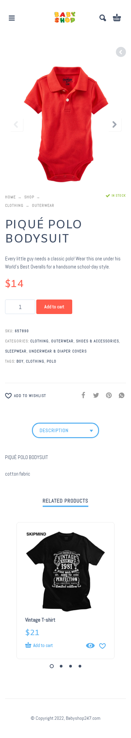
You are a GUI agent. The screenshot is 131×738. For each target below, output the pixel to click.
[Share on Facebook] (81, 395)
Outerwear (43, 205)
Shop (29, 197)
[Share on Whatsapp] (119, 395)
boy (20, 361)
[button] (11, 17)
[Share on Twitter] (94, 395)
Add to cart (54, 307)
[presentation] (16, 124)
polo (51, 361)
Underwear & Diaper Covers (58, 351)
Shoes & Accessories (97, 341)
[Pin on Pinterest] (106, 395)
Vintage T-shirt (40, 619)
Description (54, 430)
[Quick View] (90, 645)
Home (10, 197)
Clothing (14, 205)
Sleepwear (16, 351)
